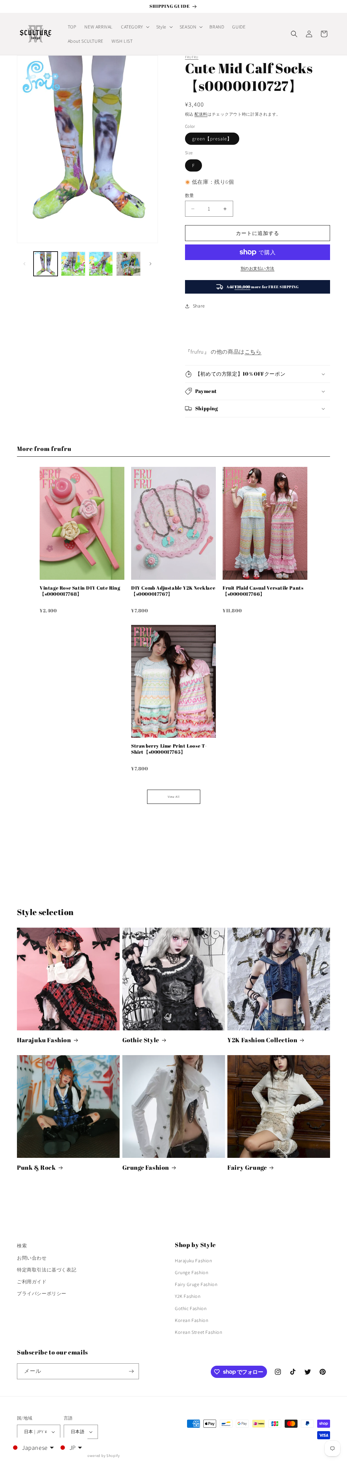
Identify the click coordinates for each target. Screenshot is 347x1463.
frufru (192, 57)
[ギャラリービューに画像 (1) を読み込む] (46, 264)
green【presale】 (212, 139)
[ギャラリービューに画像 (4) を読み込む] (128, 264)
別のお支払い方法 (257, 268)
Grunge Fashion (145, 1167)
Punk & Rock (36, 1167)
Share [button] (199, 306)
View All (174, 797)
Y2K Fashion (188, 1296)
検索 (22, 1246)
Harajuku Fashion (44, 1040)
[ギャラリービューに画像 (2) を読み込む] (73, 264)
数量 (189, 195)
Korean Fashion (191, 1320)
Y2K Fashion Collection (262, 1040)
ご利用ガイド (32, 1282)
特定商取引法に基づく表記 (46, 1270)
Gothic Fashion (190, 1308)
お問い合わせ (32, 1258)
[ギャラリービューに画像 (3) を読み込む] (101, 264)
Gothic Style (140, 1040)
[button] (134, 27)
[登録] (131, 1371)
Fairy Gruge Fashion (196, 1284)
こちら (253, 351)
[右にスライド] (150, 263)
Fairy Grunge (247, 1167)
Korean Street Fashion (198, 1332)
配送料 (201, 114)
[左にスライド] (24, 263)
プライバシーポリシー (41, 1293)
